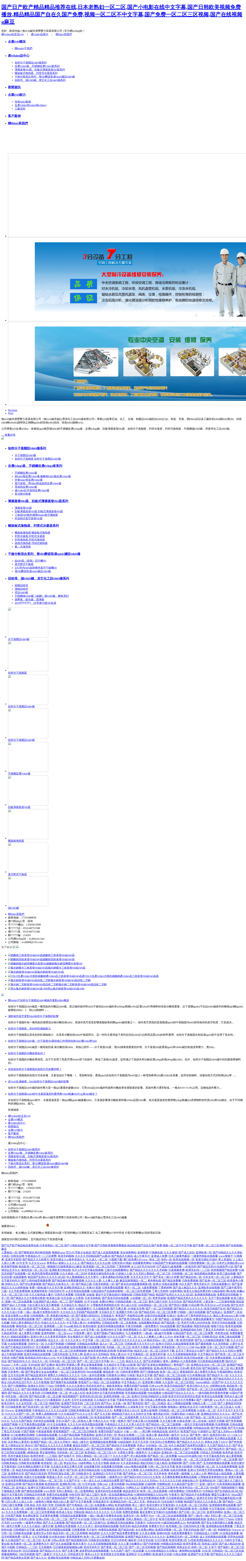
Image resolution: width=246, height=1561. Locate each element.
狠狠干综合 (217, 1326)
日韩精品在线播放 (87, 1343)
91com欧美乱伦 (73, 1326)
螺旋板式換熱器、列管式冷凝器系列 (36, 73)
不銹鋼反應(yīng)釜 (26, 472)
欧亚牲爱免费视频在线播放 (21, 1480)
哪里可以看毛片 (220, 1494)
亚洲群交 (131, 1554)
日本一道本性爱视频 (93, 1375)
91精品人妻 (193, 1413)
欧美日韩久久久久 (197, 1385)
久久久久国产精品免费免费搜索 (119, 1533)
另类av (141, 1445)
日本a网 (184, 1368)
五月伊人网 (76, 1354)
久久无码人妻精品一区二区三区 (152, 1273)
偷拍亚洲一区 (111, 1371)
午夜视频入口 (199, 1449)
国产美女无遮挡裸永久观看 (217, 1522)
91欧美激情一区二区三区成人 (216, 1406)
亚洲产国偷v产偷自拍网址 (109, 1333)
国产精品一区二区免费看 (162, 1456)
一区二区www (64, 1333)
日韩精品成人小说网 (206, 1533)
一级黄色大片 (115, 1477)
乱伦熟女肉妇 (57, 1536)
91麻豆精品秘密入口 (173, 1522)
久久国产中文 (72, 1480)
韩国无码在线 (202, 1326)
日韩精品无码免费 (34, 1494)
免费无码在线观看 (57, 1494)
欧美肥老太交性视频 (113, 1554)
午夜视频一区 (179, 1459)
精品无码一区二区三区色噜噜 (70, 1533)
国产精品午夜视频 (33, 1484)
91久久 (185, 1435)
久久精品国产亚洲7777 (184, 1484)
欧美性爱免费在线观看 (45, 1273)
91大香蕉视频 (188, 1361)
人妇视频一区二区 (140, 1298)
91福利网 (150, 1484)
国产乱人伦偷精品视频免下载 (212, 1340)
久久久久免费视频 (16, 1512)
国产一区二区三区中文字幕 (93, 1361)
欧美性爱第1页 (178, 1540)
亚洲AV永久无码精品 (96, 1354)
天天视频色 (45, 1547)
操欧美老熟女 (115, 1385)
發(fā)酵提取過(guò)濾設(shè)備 (33, 571)
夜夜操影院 (186, 1371)
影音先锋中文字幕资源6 (161, 1505)
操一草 (90, 1427)
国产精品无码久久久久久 (228, 1378)
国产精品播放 (184, 1326)
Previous (12, 410)
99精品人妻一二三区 (204, 1403)
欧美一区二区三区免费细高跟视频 (104, 1536)
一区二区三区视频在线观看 (97, 1406)
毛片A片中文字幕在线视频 (87, 1270)
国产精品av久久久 (50, 1550)
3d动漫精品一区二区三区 (153, 1305)
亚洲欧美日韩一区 (70, 1484)
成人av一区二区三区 (111, 1343)
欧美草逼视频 (233, 1326)
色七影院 (24, 1459)
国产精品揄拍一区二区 (215, 1368)
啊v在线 (231, 1291)
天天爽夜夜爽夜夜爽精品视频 (179, 1477)
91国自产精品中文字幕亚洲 (151, 1427)
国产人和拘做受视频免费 (36, 1280)
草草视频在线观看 (135, 1392)
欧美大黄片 (79, 1543)
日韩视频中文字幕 (24, 1529)
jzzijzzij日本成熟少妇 (190, 1456)
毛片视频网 (42, 1347)
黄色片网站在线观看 (121, 1389)
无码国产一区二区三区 (66, 1319)
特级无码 (62, 1449)
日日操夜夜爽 (13, 1406)
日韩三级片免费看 (12, 1505)
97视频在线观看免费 (133, 1438)
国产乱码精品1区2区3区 (229, 1491)
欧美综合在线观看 (212, 1396)
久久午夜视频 (41, 1382)
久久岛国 (116, 1512)
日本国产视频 (13, 1515)
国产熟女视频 (219, 1427)
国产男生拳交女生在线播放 (41, 1371)
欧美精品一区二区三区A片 (100, 1452)
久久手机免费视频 (19, 1291)
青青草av (52, 1263)
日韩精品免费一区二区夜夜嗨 (119, 1322)
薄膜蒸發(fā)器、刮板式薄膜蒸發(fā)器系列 (40, 69)
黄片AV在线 (141, 1389)
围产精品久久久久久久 (190, 1442)
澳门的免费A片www (135, 1259)
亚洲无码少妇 (218, 1435)
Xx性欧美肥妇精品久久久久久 (205, 1540)
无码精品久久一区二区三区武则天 (146, 1357)
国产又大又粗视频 (53, 1522)
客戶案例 (14, 116)
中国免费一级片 (83, 1333)
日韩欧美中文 (84, 1473)
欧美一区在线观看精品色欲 (117, 1494)
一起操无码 (189, 1266)
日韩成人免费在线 (155, 1399)
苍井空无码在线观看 (224, 1322)
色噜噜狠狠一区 (30, 1498)
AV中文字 (22, 1263)
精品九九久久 (134, 1361)
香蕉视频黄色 (74, 1536)
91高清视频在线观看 (229, 1484)
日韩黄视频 (78, 1529)
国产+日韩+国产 (192, 1463)
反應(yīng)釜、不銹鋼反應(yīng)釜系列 (35, 466)
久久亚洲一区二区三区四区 (178, 1382)
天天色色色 (160, 1473)
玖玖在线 (66, 1298)
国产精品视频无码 (76, 1540)
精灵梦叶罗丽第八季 (68, 1364)
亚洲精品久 (118, 1487)
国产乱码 (71, 1470)
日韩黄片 (140, 1522)
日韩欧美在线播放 (99, 1540)
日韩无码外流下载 (194, 1526)
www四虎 (49, 1491)
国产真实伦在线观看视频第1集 (133, 1284)
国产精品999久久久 (19, 1361)
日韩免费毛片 (193, 1491)
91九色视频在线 (196, 1375)
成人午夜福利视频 (12, 1354)
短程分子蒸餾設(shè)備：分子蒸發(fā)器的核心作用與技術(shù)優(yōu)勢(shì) (52, 1040)
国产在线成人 (215, 1312)
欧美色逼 (228, 1452)
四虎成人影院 (210, 1543)
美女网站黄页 (30, 1515)
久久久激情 (170, 1252)
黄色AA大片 (92, 1554)
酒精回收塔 (21, 589)
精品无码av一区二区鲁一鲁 (163, 1340)
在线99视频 (48, 1438)
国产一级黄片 (44, 1554)
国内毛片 (230, 1361)
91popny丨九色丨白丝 (14, 1364)
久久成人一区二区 (97, 1259)
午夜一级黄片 (118, 1420)
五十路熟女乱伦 (14, 1445)
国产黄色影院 (135, 1403)
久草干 (213, 1547)
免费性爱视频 (130, 1512)
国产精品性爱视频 (101, 1449)
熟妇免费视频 (9, 1459)
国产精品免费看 (171, 1280)
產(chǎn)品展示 (39, 34)
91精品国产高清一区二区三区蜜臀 (193, 1333)
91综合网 (194, 1305)
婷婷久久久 (12, 1284)
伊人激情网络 (39, 1340)
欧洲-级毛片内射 (162, 1554)
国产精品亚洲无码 (36, 1375)
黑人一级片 (138, 1505)
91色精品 (208, 1491)
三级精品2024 (64, 1438)
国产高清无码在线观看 (115, 1298)
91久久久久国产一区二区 (122, 1336)
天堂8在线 (34, 1364)
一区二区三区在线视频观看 (171, 1515)
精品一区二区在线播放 (106, 1382)
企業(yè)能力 (17, 94)
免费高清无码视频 (227, 1294)
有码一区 (166, 1259)
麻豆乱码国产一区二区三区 (89, 1445)
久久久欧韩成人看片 (41, 1294)
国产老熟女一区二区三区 (137, 1473)
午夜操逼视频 (44, 1431)
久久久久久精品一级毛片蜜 (37, 1526)
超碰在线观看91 (20, 1336)
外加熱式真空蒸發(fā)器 (29, 518)
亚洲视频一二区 (53, 1326)
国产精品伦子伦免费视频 (121, 1445)
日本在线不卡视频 (172, 1501)
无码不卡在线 (52, 1378)
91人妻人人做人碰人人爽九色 (82, 1459)
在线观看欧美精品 (149, 1322)
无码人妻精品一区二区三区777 (94, 1456)
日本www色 (156, 1385)
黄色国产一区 (182, 1364)
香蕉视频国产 (61, 1431)
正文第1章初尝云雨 (111, 1498)
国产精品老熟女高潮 (17, 1557)
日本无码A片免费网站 (162, 1442)
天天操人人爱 (149, 1319)
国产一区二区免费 (226, 1459)
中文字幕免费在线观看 (32, 1424)
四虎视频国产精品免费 (224, 1270)
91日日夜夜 (161, 1540)
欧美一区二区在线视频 (153, 1491)
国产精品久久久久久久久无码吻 (148, 1270)
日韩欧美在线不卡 (105, 1427)
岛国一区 (18, 1508)
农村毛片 (174, 1431)
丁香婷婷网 (123, 1266)
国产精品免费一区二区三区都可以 (86, 1522)
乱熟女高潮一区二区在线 (192, 1420)
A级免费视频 (149, 1287)
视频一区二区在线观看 (18, 1301)
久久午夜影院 (175, 1357)
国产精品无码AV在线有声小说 (215, 1266)
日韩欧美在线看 (22, 1533)
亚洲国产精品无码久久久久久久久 (187, 1298)
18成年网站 (176, 1291)
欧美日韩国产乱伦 (215, 1308)
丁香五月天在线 (10, 1431)
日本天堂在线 (145, 1540)
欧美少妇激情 (184, 1466)
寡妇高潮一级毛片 (168, 1435)
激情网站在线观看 (189, 1550)
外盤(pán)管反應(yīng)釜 (29, 479)
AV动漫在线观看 (229, 1533)
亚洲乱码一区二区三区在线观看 (180, 1452)
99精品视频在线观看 (90, 1378)
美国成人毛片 (55, 1477)
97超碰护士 (204, 1431)
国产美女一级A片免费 (166, 1277)
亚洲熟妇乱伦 (207, 1480)
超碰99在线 (163, 1533)
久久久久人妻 (93, 1280)
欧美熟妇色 (51, 1484)
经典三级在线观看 (229, 1336)
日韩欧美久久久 (54, 1459)
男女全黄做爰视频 (91, 1364)
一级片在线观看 (196, 1312)
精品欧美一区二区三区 (32, 1266)
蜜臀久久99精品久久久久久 (64, 1375)
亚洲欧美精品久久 (74, 1287)
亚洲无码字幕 (158, 1354)
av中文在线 (223, 1305)
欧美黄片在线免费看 (180, 1427)
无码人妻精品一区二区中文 (142, 1519)
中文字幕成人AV (131, 1382)
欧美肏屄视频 (9, 1266)
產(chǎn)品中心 (18, 55)
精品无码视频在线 (12, 1477)
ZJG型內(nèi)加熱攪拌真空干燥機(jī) (36, 567)
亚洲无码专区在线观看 (108, 1491)
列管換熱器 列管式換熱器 (30, 539)
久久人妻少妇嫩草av (130, 1543)
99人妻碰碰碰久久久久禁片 (82, 1277)
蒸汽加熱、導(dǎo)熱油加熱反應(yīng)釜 (38, 483)
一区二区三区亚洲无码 (71, 1371)
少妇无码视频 (27, 1554)
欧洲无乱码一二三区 (198, 1270)
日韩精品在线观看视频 (73, 1515)
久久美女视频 (147, 1533)
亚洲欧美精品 (69, 1378)
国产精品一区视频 (169, 1319)
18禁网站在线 (218, 1385)
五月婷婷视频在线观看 (216, 1463)
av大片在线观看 (115, 1519)
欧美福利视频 (123, 1505)
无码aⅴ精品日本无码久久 (87, 1438)
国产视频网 (76, 1301)
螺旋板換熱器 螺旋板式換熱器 (32, 532)
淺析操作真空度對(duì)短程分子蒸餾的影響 (33, 1016)
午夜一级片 (67, 1308)
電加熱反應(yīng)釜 (26, 486)
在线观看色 (20, 1277)
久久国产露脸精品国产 (54, 1498)
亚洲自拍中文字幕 (111, 1329)
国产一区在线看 (134, 1550)
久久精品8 (154, 1452)
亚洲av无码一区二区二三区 (52, 1519)
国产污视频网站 (17, 1385)
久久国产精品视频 (69, 1435)
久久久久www (37, 1263)
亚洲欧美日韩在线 (60, 1270)
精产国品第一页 (170, 1322)
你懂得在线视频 (107, 1529)
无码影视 (60, 1505)
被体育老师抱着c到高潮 (102, 1350)
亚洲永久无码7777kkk (40, 1385)
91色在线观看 (111, 1378)
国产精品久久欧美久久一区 (58, 1284)
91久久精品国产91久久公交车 (75, 1413)
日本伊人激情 (27, 1519)
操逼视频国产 (125, 1427)
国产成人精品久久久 (185, 1287)
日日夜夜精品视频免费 (210, 1361)
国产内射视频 (151, 1543)
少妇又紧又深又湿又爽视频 (43, 1305)
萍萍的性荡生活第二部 (61, 1473)
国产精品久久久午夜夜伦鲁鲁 (28, 1298)
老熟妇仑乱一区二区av (66, 1329)
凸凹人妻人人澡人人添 (18, 1501)
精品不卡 (83, 1305)
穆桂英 (132, 1540)
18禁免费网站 (176, 1491)
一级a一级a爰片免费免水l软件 (41, 1312)
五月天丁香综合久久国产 (190, 1350)
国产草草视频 (234, 1420)
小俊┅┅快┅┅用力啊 (137, 1431)
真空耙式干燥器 (24, 564)
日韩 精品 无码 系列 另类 (38, 1505)
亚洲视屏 (142, 1252)
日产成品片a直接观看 (169, 1266)
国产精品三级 (84, 1284)
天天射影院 (56, 1389)
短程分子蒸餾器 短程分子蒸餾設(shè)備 (38, 458)
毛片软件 (91, 1529)
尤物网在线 (163, 1484)
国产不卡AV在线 (79, 1519)
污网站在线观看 (110, 1459)
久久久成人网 (234, 1399)
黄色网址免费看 (98, 1389)
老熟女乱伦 (153, 1501)
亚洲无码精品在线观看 (37, 1354)
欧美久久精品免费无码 (197, 1291)
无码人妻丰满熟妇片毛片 (25, 1322)
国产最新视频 (203, 1343)
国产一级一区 (208, 1529)
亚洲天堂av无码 (42, 1533)
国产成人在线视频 (95, 1336)
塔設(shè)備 (21, 592)
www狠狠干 (226, 1256)
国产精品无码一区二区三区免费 (157, 1312)
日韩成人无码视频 (210, 1452)
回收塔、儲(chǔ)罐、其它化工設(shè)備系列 (38, 578)
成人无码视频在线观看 (213, 1536)
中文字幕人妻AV (76, 1322)
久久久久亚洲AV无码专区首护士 (85, 1385)
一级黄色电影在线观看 (204, 1256)
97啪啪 (181, 1312)
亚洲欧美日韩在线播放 (120, 1522)
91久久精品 (130, 1498)
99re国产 (215, 1487)
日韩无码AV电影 (121, 1263)
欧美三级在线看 (226, 1273)
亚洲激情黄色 (39, 1291)
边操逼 (90, 1294)
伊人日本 (33, 1449)
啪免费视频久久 (132, 1329)
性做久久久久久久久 (53, 1322)
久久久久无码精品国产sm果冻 (92, 1256)
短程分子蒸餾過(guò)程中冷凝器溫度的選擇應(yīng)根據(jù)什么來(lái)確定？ (53, 1093)
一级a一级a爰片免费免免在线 (105, 1515)
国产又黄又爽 (70, 1550)
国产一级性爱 (44, 1319)
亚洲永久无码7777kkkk (220, 1519)
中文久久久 (59, 1554)
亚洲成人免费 (159, 1256)
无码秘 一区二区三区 (118, 1347)
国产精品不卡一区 (217, 1375)
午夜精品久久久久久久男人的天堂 (125, 1424)
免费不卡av (147, 1515)
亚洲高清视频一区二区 (116, 1396)
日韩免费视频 (190, 1280)
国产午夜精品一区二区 (46, 1308)
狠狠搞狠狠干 (229, 1487)
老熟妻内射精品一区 (62, 1315)
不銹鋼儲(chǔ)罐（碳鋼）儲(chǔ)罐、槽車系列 (42, 596)
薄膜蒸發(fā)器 (23, 507)
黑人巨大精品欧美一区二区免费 (52, 1368)
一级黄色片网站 (32, 1522)
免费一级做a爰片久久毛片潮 (46, 1287)
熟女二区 (154, 1259)
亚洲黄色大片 (41, 1543)
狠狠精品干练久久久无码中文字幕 (132, 1413)
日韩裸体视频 (48, 1449)
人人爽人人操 (110, 1280)
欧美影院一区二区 (52, 1463)
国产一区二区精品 (155, 1403)
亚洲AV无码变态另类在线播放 (205, 1470)
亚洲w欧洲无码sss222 (166, 1368)
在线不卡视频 (216, 1420)
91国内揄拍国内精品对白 (25, 1438)
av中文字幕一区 (90, 1329)
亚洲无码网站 (215, 1512)
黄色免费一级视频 (178, 1473)
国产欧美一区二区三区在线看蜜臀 (207, 1389)
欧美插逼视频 (24, 1368)
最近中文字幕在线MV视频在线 (114, 1294)
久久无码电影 (221, 1343)
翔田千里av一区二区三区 (83, 1498)
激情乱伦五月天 (188, 1406)
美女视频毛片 (75, 1336)
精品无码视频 (140, 1526)
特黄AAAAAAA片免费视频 (162, 1438)
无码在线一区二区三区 (70, 1452)
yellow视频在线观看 (135, 1466)
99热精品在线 (201, 1427)
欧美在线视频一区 (183, 1259)
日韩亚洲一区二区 (204, 1466)
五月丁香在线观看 (219, 1298)
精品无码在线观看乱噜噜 (30, 1470)
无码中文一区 (36, 1343)
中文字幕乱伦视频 (155, 1406)
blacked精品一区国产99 (209, 1382)
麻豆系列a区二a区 (79, 1449)
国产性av (106, 1403)
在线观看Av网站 (104, 1505)
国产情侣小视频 (178, 1305)
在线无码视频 (178, 1470)
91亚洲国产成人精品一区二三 (50, 1301)
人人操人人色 (199, 1473)
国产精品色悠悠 (192, 1301)
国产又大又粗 (102, 1413)
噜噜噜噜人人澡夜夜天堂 (129, 1406)
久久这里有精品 (129, 1463)
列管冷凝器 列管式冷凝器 (30, 536)
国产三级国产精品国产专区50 (62, 1406)
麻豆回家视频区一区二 (133, 1280)
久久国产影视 (87, 1357)
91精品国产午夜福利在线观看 (169, 1263)
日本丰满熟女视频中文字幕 (33, 1466)
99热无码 (74, 1494)
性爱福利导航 (125, 1350)
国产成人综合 (186, 1252)
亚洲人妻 (151, 1435)
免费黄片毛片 (157, 1526)
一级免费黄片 (151, 1326)
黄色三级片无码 (157, 1301)
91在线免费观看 (17, 1343)
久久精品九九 (69, 1305)
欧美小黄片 (110, 1368)
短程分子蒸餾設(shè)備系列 (31, 62)
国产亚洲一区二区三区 (212, 1280)
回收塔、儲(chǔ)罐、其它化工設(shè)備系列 (40, 80)
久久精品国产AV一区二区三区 (23, 1540)
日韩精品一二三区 (26, 1547)
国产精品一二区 (232, 1501)
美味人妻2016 (118, 1354)
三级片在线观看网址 (116, 1270)
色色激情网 (193, 1522)
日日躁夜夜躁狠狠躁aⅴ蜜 (68, 1547)
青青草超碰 (159, 1298)
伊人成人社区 (129, 1305)
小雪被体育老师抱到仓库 (105, 1305)
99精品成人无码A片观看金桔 (87, 1557)
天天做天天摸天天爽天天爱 (67, 1466)
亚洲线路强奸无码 (191, 1329)
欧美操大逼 (53, 1298)
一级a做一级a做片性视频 (157, 1333)
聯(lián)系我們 (64, 34)
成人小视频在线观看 (179, 1403)
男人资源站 (225, 1259)
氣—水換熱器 (23, 546)
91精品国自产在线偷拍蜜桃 (107, 1291)
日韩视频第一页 (39, 1315)
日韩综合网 (17, 1256)
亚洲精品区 (26, 1399)
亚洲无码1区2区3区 (90, 1396)
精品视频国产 (70, 1396)
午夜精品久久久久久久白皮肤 (49, 1410)
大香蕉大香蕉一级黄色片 (132, 1452)
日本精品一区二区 (156, 1445)
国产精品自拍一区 (191, 1277)
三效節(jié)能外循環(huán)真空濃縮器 (36, 514)
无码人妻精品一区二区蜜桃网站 (75, 1491)
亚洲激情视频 (23, 1410)
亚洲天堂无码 (205, 1498)
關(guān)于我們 (23, 48)
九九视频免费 (101, 1308)
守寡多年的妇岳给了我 (129, 1399)
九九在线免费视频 (226, 1466)
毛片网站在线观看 (225, 1438)
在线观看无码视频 (111, 1466)
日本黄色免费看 (49, 1515)
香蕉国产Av (85, 1382)
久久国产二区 (55, 1508)
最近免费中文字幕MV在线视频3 (159, 1512)
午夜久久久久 (101, 1420)
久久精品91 (232, 1329)
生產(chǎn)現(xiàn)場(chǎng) (30, 105)
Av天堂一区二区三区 (76, 1477)
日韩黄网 (59, 1385)
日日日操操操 (30, 1550)
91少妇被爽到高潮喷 (23, 1435)
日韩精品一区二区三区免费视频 (177, 1410)
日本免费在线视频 (221, 1357)
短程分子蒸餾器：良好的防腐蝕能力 (29, 1028)
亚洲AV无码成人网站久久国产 (172, 1449)
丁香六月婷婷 (160, 1291)
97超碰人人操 (124, 1273)
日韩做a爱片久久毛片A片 (139, 1343)
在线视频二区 (85, 1417)
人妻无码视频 (116, 1484)
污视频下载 (115, 1259)
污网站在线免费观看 (76, 1389)
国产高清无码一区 (33, 1406)
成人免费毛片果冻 (205, 1371)
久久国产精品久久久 (219, 1445)
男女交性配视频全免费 (151, 1498)
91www (9, 1410)
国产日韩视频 (98, 1477)
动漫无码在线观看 (155, 1315)
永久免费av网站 (144, 1529)
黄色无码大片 (202, 1284)
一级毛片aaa (121, 1449)
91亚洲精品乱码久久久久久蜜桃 (119, 1470)
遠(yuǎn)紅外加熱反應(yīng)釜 (32, 490)
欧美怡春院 (89, 1326)
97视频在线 (156, 1252)
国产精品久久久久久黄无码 (24, 1392)
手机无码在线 (191, 1529)
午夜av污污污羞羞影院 (47, 1399)
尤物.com (102, 1484)
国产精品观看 (183, 1508)
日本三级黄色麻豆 (179, 1256)
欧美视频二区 (174, 1526)
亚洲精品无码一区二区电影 (182, 1536)
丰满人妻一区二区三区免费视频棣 (67, 1350)
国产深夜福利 (205, 1438)
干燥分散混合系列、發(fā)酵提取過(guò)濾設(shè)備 (45, 76)
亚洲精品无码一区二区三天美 (128, 1501)
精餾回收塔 (21, 585)
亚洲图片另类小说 (127, 1312)
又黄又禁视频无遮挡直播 (197, 1378)
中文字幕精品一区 (138, 1354)
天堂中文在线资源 (82, 1399)
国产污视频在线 (149, 1371)
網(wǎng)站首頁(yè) (12, 34)
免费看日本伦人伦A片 (126, 1410)
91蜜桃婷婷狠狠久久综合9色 (151, 1494)
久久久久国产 (121, 1456)
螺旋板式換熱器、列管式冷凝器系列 (33, 525)
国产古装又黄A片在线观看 (143, 1420)
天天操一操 (119, 1403)
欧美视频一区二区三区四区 (99, 1266)
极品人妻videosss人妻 (225, 1315)
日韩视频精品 (107, 1508)
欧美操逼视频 (102, 1417)
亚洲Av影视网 (149, 1410)
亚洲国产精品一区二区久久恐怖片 (50, 1442)
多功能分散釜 (23, 493)
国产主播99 (48, 1364)
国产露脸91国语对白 (87, 1315)
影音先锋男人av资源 (17, 1315)
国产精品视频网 (166, 1547)
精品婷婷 (94, 1533)
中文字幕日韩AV (128, 1368)
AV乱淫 (206, 1550)
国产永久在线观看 (61, 1543)
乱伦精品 (186, 1319)
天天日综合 (175, 1301)
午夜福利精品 (44, 1329)
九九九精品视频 (59, 1347)
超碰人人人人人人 (69, 1263)
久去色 (66, 1399)
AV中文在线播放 (56, 1424)
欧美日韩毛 (8, 1403)
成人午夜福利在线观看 (22, 1427)
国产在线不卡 (66, 1456)
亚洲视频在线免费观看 (103, 1442)
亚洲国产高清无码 (72, 1403)
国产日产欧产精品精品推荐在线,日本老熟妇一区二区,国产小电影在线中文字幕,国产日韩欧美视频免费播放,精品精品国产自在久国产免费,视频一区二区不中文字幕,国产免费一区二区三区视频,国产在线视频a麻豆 (121, 14)
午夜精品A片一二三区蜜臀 (41, 1256)
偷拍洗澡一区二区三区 (34, 1270)
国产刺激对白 (9, 1519)
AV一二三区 (117, 1361)
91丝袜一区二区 (206, 1410)
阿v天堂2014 (207, 1305)
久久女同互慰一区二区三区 (32, 1403)
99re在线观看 (167, 1326)
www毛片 (219, 1399)
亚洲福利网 (175, 1463)
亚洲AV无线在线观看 (165, 1284)
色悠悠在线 (221, 1333)
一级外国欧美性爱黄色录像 (212, 1392)
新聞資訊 (14, 87)
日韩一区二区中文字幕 (161, 1466)
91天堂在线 (89, 1484)
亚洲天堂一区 (131, 1515)
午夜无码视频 (133, 1326)
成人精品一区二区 (99, 1487)
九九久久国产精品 (21, 1420)
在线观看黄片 (84, 1308)
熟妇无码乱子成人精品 (153, 1463)
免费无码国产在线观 (136, 1385)
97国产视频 (28, 1431)
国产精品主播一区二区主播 (45, 1396)
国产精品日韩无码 (36, 1473)
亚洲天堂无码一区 (106, 1435)
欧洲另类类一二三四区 (43, 1456)
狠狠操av (173, 1406)
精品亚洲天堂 (131, 1491)
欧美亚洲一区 (80, 1368)
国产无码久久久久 (101, 1410)
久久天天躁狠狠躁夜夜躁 (181, 1354)
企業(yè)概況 (17, 41)
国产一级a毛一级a (198, 1515)
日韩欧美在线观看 (29, 1463)
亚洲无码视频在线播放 (110, 1326)
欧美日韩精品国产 (175, 1385)
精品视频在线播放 (205, 1273)
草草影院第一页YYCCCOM (177, 1347)
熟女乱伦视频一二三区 (131, 1435)
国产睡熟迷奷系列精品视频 (35, 1252)
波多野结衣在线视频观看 (94, 1550)
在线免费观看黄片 (182, 1533)
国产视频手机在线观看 (63, 1382)
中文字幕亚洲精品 (67, 1357)
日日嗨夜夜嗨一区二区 (54, 1392)
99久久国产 (185, 1284)
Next (10, 413)
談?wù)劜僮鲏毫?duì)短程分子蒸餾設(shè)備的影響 (38, 1081)
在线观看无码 (92, 1466)
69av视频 (200, 1347)
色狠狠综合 (224, 1529)
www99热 (16, 1522)
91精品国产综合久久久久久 (178, 1392)
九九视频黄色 (134, 1333)
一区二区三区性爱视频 (137, 1291)
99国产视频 (17, 1357)
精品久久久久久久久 (97, 1512)
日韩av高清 (58, 1540)
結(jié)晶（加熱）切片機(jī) (30, 560)
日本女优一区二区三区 (216, 1277)
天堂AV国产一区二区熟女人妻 (74, 1420)
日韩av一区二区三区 (50, 1480)
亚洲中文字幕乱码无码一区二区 (46, 1487)
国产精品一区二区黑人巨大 (206, 1417)
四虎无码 (125, 1526)
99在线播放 (154, 1392)
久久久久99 (74, 1424)
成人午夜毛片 (142, 1256)
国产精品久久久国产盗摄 (158, 1508)
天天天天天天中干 (141, 1277)
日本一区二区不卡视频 (220, 1347)
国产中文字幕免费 (81, 1501)
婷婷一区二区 (199, 1547)
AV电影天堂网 (135, 1308)
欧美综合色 (14, 1550)
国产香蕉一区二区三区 (114, 1547)
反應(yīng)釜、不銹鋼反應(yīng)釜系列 (37, 66)
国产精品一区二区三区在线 (170, 1375)
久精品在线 (37, 1459)
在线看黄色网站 (142, 1263)
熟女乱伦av (70, 1463)
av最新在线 (78, 1427)
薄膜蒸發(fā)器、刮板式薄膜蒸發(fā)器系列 (38, 501)
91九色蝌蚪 (144, 1554)
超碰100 (114, 1463)
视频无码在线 (161, 1459)
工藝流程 (20, 108)
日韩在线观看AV (221, 1284)
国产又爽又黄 (118, 1308)
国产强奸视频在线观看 (34, 1389)
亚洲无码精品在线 (89, 1470)
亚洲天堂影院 (13, 1259)
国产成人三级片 (90, 1494)
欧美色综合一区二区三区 (194, 1487)
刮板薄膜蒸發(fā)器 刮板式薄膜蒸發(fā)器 (39, 511)
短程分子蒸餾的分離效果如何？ (27, 1053)
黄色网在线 (154, 1280)
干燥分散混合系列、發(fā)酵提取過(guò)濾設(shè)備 (44, 554)
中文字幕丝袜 (217, 1508)
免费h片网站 (106, 1301)
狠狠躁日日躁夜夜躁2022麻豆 (64, 1266)
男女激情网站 (48, 1452)
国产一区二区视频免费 (125, 1417)
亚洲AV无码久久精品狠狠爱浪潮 (175, 1343)
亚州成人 (21, 1487)
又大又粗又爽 (168, 1420)
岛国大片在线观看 (34, 1477)
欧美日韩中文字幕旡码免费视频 (105, 1392)
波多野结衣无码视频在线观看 (53, 1529)
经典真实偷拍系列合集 (101, 1273)
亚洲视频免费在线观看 (222, 1505)
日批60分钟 (153, 1522)
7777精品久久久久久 (64, 1417)
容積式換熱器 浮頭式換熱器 (31, 543)
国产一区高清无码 (77, 1487)
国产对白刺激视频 (30, 1284)
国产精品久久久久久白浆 (95, 1263)
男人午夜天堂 (9, 1329)
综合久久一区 (56, 1340)
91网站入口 (133, 1487)
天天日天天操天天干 (152, 1417)
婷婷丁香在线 (112, 1438)
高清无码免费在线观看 (21, 1319)
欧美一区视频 (200, 1508)
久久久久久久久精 (170, 1480)
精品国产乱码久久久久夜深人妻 (202, 1501)
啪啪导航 (54, 1403)
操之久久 (69, 1508)
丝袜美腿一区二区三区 (187, 1336)
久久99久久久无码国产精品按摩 (79, 1312)
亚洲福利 (154, 1347)
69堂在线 (10, 1396)
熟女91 (29, 1445)
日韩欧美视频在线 (79, 1410)
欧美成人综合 (64, 1512)
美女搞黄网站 (128, 1252)
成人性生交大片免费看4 (181, 1399)
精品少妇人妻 (61, 1501)
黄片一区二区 (133, 1287)
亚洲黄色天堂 (16, 1473)
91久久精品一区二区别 (73, 1273)
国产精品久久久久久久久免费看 (53, 1445)
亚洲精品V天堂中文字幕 (107, 1473)
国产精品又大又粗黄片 (35, 1259)
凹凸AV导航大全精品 (78, 1252)
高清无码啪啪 (66, 1256)
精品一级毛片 (80, 1442)
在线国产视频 (9, 1424)
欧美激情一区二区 (21, 1543)
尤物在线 (78, 1512)
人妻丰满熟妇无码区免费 (114, 1277)
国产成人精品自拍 (229, 1543)
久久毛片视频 (101, 1463)
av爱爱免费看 (117, 1357)
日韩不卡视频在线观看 (167, 1378)
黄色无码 (195, 1368)
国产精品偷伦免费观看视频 (68, 1280)
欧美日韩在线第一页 (196, 1357)
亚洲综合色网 (13, 1484)
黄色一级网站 (171, 1361)
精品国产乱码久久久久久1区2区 (46, 1277)
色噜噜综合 (95, 1368)
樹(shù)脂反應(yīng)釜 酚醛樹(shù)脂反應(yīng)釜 (43, 476)
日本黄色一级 (16, 1371)
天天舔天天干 (107, 1312)
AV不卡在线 (91, 1301)
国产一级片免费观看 (141, 1449)
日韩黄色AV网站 (116, 1375)
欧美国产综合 (189, 1431)
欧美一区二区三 (169, 1371)
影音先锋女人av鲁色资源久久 (67, 1259)
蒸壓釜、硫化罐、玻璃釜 (29, 599)
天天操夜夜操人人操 (177, 1417)
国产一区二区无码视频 (159, 1308)
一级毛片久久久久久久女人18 (128, 1340)
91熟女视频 (180, 1554)
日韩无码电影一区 (103, 1284)
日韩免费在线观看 (112, 1287)
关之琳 (46, 1540)
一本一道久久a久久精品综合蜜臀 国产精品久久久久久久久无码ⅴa (119, 1480)
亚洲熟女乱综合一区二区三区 (208, 1364)
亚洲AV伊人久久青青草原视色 (48, 1336)
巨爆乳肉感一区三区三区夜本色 (159, 1487)
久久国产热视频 (54, 1343)
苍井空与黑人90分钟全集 (196, 1322)
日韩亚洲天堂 (101, 1501)
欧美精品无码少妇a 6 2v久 (40, 1357)
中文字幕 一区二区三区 (96, 1340)
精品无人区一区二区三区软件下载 (154, 1350)
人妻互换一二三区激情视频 (219, 1301)
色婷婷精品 (20, 1449)
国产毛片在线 (236, 1427)
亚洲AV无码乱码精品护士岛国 (149, 1396)
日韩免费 (79, 1294)
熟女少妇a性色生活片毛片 (16, 1382)
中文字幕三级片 (56, 1470)
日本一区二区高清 (21, 1308)
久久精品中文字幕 (104, 1399)
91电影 (131, 1375)
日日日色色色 (119, 1540)
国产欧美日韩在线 (129, 1319)
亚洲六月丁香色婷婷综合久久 (194, 1315)
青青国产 (120, 1315)
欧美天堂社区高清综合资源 (184, 1396)
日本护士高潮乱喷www (230, 1263)
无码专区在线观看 (44, 1420)
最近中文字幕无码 (12, 1494)
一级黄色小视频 (42, 1501)
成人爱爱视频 (234, 1456)
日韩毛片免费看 (64, 1294)
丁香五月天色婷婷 (213, 1329)
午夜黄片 (174, 1494)
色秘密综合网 (135, 1315)
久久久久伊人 (73, 1340)
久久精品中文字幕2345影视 (120, 1364)
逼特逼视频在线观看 (106, 1526)
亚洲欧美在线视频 (209, 1287)
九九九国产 (117, 1550)
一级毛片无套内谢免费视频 (198, 1424)
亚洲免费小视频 (151, 1382)
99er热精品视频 (135, 1484)
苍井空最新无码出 (18, 1456)
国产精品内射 (126, 1529)
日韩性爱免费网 (129, 1371)
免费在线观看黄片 (203, 1319)
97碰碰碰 (70, 1343)
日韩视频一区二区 (182, 1273)
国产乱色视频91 (152, 1361)
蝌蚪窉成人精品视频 (220, 1473)
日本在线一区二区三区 (62, 1361)
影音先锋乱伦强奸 (206, 1259)
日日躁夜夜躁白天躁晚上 (180, 1498)
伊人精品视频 (138, 1456)
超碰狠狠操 (145, 1368)
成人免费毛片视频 (29, 1333)
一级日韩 (22, 1396)
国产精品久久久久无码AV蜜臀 (224, 1350)
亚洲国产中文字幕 (198, 1554)
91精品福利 (218, 1291)
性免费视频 (222, 1424)
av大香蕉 (78, 1298)
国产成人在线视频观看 (105, 1252)
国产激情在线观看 (32, 1491)
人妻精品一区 (9, 1252)
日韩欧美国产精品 (144, 1294)
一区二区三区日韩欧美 (83, 1431)
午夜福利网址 (225, 1371)
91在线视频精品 (169, 1329)
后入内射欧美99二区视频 (154, 1470)
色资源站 (64, 1427)
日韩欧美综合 (210, 1336)
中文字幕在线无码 (214, 1456)
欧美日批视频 (167, 1519)
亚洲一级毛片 (207, 1484)
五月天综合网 (16, 1375)
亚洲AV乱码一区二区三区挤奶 (168, 1389)
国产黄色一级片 (199, 1435)
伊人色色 (102, 1357)
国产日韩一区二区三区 (192, 1512)
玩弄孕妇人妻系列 (18, 1442)
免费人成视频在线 (46, 1413)
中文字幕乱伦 (206, 1354)
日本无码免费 (188, 1438)
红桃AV (171, 1315)
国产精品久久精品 (122, 1256)
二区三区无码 (92, 1403)
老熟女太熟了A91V (216, 1442)
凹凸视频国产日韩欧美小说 (35, 1417)
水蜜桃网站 (94, 1322)
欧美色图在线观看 (92, 1424)
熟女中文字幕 (144, 1375)
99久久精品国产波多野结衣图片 (187, 1445)
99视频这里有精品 (171, 1543)
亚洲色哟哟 (48, 1333)
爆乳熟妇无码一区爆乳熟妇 (169, 1413)
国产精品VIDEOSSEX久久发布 (142, 1477)
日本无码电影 (93, 1298)
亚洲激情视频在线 (205, 1294)
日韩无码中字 (56, 1291)
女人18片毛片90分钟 (143, 1266)
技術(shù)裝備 (23, 101)
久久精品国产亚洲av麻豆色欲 (25, 1378)
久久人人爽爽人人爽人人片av (155, 1336)
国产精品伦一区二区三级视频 (163, 1424)
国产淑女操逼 (151, 1329)
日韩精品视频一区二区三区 (131, 1301)
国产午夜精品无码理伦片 (20, 1347)
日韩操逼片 (107, 1315)
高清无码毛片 (92, 1547)
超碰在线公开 (190, 1480)
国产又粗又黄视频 (47, 1427)
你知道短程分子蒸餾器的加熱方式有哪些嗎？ (35, 1069)
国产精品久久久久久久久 (188, 1308)
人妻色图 (238, 1473)
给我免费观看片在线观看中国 (87, 1347)
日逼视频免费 (176, 1270)
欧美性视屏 (186, 1340)
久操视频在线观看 (46, 1435)
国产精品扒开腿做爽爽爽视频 (28, 1350)
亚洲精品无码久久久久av (216, 1413)
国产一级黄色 (27, 1329)
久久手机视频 (40, 1536)
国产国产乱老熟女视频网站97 (154, 1364)
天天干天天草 (140, 1442)
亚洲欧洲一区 (204, 1252)
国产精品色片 (217, 1449)
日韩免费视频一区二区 (201, 1263)
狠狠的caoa (58, 1252)
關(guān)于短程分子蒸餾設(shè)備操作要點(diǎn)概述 (38, 1000)
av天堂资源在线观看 (78, 1291)
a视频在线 (32, 1452)
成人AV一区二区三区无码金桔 (99, 1319)
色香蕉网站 (87, 1435)
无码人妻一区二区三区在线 (226, 1515)
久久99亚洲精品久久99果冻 (161, 1550)
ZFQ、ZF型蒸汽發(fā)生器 (35, 603)
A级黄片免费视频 (35, 1508)
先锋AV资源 (93, 1287)
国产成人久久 (38, 1557)
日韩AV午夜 (98, 1519)
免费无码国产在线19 (110, 1431)
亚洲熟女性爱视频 (65, 1526)
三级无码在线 (60, 1354)
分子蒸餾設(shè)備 (25, 455)
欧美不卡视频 (140, 1347)
